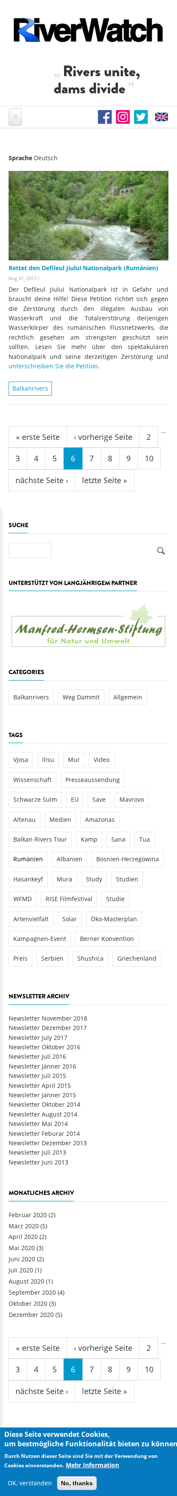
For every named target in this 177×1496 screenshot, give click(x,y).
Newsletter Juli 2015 (37, 1076)
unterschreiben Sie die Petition (53, 366)
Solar (69, 919)
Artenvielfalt (31, 919)
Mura (64, 879)
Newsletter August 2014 (43, 1114)
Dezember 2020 (31, 1315)
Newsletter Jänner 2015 (42, 1095)
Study (94, 879)
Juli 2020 (21, 1270)
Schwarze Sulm (35, 799)
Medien (60, 819)
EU (75, 799)
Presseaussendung (92, 780)
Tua (144, 839)
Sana (118, 839)
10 (149, 458)
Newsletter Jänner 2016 (42, 1066)
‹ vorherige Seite (103, 437)
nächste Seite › (41, 480)
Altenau (24, 819)
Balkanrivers (30, 388)
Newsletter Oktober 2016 (44, 1047)
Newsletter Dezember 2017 (48, 1028)
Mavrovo (131, 799)
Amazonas (100, 819)
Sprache (20, 158)
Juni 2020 (22, 1259)
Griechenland (136, 958)
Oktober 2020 (28, 1303)
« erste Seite (38, 437)
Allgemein (127, 697)
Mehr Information (92, 1465)
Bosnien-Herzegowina (127, 859)
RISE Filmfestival (69, 899)
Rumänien (28, 859)
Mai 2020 (22, 1248)
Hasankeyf (28, 879)
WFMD (22, 899)
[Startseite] (88, 29)
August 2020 (26, 1281)
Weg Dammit (81, 697)
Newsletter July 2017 (38, 1037)
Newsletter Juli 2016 (37, 1056)
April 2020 (23, 1237)
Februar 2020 (28, 1215)
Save (99, 799)
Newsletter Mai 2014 (38, 1124)
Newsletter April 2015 (40, 1085)
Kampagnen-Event (39, 939)
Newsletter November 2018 (48, 1018)
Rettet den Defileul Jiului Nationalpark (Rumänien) (83, 268)
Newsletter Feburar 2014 (44, 1133)
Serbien (52, 958)
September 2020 (32, 1292)
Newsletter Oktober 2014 (44, 1104)
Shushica (90, 958)
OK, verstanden (30, 1483)
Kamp (89, 839)
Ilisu (48, 759)
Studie (115, 899)
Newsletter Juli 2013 (37, 1152)
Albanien (69, 859)
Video (102, 759)
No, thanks (77, 1483)
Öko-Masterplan (114, 919)
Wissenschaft (32, 780)
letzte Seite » (104, 480)
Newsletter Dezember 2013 (48, 1143)
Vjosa (20, 759)
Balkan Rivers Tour (40, 839)
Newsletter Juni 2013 (38, 1162)
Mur (74, 759)
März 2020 (24, 1226)
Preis (20, 958)
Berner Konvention (107, 939)
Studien (127, 879)
